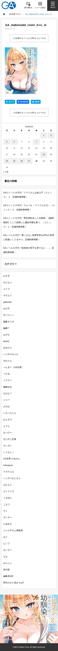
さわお (6, 406)
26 (22, 161)
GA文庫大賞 (9, 611)
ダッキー (7, 517)
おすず (6, 276)
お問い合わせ (9, 639)
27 (29, 161)
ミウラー (7, 380)
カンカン (7, 445)
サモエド (7, 295)
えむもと (7, 484)
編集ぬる (7, 387)
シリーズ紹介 (10, 606)
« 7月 (6, 172)
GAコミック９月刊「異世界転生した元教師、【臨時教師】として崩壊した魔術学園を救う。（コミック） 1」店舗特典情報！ (28, 222)
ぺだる (6, 374)
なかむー (7, 393)
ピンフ (6, 543)
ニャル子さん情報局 (13, 530)
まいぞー (7, 550)
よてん (6, 426)
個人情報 (35, 631)
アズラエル (8, 471)
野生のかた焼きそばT (13, 582)
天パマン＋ (8, 315)
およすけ (7, 419)
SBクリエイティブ (11, 623)
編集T (6, 328)
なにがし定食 (9, 439)
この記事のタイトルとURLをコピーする (29, 38)
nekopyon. (8, 465)
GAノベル (35, 611)
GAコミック (9, 617)
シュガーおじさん (12, 478)
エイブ (6, 289)
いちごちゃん (9, 413)
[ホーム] (4, 14)
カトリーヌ (8, 491)
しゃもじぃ (8, 452)
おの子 (6, 308)
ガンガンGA (36, 617)
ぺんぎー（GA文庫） (13, 367)
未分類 (6, 569)
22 (44, 154)
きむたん (7, 360)
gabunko (7, 302)
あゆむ (6, 341)
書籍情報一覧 (37, 601)
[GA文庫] (9, 5)
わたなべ (7, 282)
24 (7, 161)
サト (5, 511)
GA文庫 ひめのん (11, 458)
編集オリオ (8, 321)
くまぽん (7, 498)
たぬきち (7, 524)
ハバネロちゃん (10, 354)
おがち (6, 334)
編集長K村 (8, 576)
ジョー (6, 400)
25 (14, 161)
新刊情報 (8, 601)
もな (5, 556)
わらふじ (7, 563)
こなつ (6, 504)
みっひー (7, 432)
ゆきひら (7, 347)
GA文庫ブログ (37, 606)
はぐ (5, 537)
